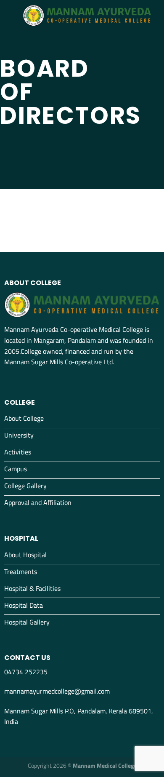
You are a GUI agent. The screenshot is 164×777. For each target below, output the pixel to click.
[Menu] (11, 15)
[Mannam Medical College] (87, 15)
